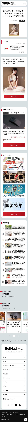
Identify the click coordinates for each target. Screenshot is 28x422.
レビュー (5, 112)
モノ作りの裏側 (16, 113)
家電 (20, 321)
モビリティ (6, 369)
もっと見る (22, 52)
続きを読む (14, 96)
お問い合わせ (3, 416)
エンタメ (6, 340)
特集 (4, 357)
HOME (2, 340)
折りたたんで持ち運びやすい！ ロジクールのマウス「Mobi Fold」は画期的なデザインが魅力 (13, 133)
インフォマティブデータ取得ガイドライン (9, 414)
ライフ (4, 321)
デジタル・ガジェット (9, 365)
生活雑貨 (5, 373)
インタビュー (11, 113)
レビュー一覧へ (14, 145)
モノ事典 (22, 112)
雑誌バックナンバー (9, 399)
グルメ (5, 386)
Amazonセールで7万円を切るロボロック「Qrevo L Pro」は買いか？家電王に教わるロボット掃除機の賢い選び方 (13, 324)
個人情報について (16, 412)
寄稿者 (5, 394)
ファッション (7, 378)
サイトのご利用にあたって (6, 412)
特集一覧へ (14, 214)
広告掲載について (22, 414)
